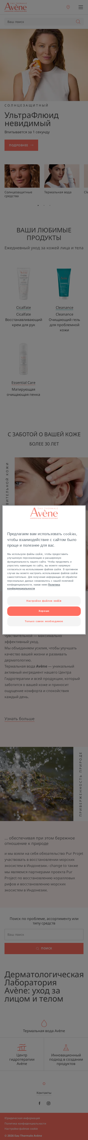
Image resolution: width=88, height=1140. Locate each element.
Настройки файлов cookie (44, 601)
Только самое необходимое (44, 621)
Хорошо (44, 611)
